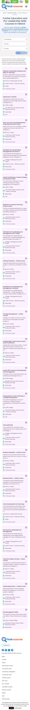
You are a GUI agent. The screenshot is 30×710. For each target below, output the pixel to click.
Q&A (3, 696)
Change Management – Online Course (13, 314)
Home (4, 13)
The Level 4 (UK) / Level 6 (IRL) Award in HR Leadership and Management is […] (14, 379)
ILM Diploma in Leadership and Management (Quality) (13, 287)
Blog (3, 656)
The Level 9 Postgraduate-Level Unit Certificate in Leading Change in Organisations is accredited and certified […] (14, 406)
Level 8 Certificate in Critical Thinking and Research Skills (15, 178)
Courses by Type (7, 675)
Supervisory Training (9, 97)
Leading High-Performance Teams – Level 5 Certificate (15, 342)
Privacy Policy (6, 699)
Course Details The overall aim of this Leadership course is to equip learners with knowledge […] (14, 434)
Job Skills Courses (7, 687)
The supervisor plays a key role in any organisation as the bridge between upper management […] (14, 105)
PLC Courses (5, 684)
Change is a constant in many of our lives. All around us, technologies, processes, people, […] (14, 323)
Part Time (4, 681)
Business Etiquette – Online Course (14, 452)
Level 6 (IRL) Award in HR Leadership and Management (14, 371)
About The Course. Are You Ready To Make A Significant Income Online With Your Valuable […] (14, 132)
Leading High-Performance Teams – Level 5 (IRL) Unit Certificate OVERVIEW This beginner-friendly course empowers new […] (15, 351)
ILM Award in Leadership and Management (12, 530)
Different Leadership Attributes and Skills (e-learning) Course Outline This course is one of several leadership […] (14, 80)
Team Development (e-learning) (13, 504)
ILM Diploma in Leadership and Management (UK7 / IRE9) (13, 232)
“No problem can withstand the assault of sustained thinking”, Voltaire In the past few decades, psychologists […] (15, 568)
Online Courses (6, 678)
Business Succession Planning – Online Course (13, 205)
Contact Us (6, 645)
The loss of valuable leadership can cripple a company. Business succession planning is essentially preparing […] (15, 214)
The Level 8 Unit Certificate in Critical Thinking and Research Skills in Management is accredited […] (15, 186)
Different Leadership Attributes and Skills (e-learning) (14, 71)
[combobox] (15, 39)
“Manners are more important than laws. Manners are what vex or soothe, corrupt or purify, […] (15, 461)
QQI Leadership (8, 425)
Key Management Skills (10, 612)
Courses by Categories (8, 671)
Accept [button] (11, 708)
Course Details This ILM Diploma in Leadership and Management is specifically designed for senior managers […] (15, 159)
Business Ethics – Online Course (13, 478)
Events (4, 662)
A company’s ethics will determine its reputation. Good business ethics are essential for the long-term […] (13, 487)
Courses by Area (6, 668)
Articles (4, 659)
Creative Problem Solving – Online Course (14, 559)
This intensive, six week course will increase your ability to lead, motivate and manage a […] (15, 619)
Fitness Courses (6, 690)
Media (4, 693)
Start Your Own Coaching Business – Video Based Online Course (14, 123)
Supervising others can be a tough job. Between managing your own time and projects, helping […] (14, 595)
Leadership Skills (11, 13)
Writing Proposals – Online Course (14, 261)
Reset (21, 52)
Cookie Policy (17, 708)
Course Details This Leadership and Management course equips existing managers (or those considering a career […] (14, 540)
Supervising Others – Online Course (14, 586)
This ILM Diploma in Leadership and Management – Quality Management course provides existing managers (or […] (14, 296)
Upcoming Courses (7, 665)
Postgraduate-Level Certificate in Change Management (14, 396)
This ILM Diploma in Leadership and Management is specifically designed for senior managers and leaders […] (14, 242)
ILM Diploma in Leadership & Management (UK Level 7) (12, 150)
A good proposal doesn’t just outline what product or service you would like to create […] (15, 269)
